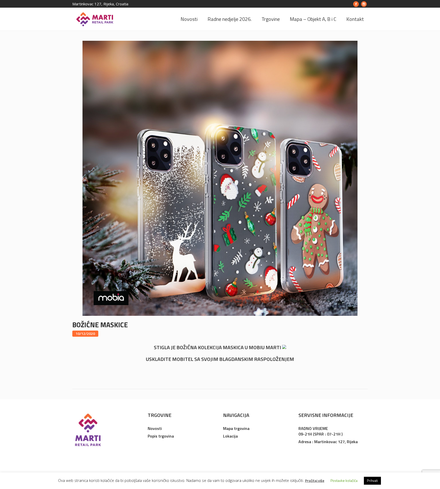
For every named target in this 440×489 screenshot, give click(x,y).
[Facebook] (356, 4)
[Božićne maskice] (220, 178)
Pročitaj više (314, 480)
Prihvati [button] (372, 480)
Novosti (155, 428)
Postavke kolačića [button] (344, 480)
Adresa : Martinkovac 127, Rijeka (328, 442)
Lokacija (230, 436)
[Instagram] (364, 4)
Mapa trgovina (236, 428)
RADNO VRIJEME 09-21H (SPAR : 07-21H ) (320, 431)
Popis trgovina (161, 436)
